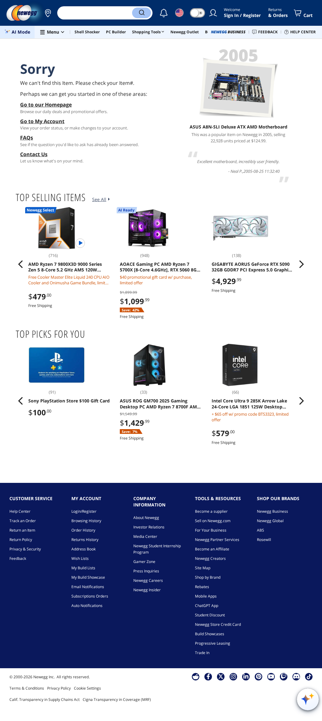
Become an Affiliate (212, 549)
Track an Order (22, 520)
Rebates (202, 586)
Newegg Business (272, 511)
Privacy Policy (59, 688)
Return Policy (20, 539)
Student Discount (210, 615)
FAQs (26, 137)
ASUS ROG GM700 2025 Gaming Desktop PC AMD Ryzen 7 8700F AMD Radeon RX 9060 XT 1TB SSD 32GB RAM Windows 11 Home (160, 403)
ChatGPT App (206, 605)
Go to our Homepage (46, 104)
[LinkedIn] (245, 676)
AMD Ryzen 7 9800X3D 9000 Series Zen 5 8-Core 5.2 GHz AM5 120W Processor (65, 267)
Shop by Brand (207, 577)
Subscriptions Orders (89, 596)
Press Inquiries (146, 571)
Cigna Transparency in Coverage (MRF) (117, 699)
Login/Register (84, 511)
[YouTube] (271, 676)
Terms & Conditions (26, 688)
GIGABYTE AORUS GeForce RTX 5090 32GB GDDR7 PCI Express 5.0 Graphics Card (252, 267)
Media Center (145, 536)
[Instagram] (233, 676)
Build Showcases (209, 633)
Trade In (202, 652)
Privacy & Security (25, 549)
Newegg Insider (147, 590)
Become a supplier (211, 511)
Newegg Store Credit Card (218, 624)
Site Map (202, 568)
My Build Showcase (88, 577)
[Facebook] (208, 676)
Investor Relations (148, 527)
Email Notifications (87, 586)
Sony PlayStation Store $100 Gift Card (69, 401)
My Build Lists (83, 568)
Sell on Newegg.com (212, 520)
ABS (260, 530)
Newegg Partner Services (217, 539)
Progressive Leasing (212, 643)
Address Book (83, 549)
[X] (221, 676)
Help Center (20, 511)
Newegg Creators (210, 558)
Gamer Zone (144, 561)
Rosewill (264, 539)
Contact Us (33, 154)
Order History (83, 530)
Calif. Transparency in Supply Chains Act (44, 699)
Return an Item (22, 530)
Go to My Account (42, 121)
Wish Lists (80, 558)
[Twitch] (283, 676)
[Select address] (48, 13)
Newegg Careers (148, 580)
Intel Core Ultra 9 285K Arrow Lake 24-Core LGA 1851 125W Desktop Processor (249, 403)
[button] (48, 13)
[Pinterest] (258, 676)
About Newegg (146, 517)
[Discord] (296, 676)
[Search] (141, 13)
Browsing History (86, 520)
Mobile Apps (206, 596)
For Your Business (210, 530)
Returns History (84, 539)
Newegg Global (270, 520)
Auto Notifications (87, 605)
